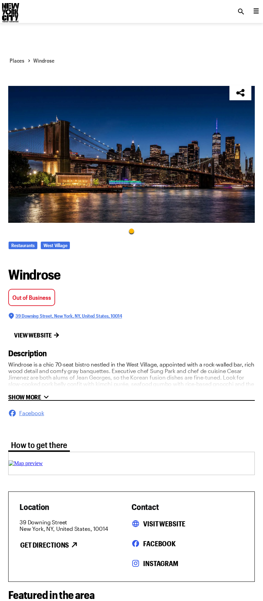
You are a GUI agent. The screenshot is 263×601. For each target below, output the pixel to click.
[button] (131, 154)
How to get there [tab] (39, 445)
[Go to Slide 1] (131, 230)
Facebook (159, 543)
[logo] (10, 9)
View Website (33, 335)
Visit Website (164, 524)
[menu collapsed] (256, 12)
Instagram (160, 563)
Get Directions (44, 545)
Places (17, 60)
